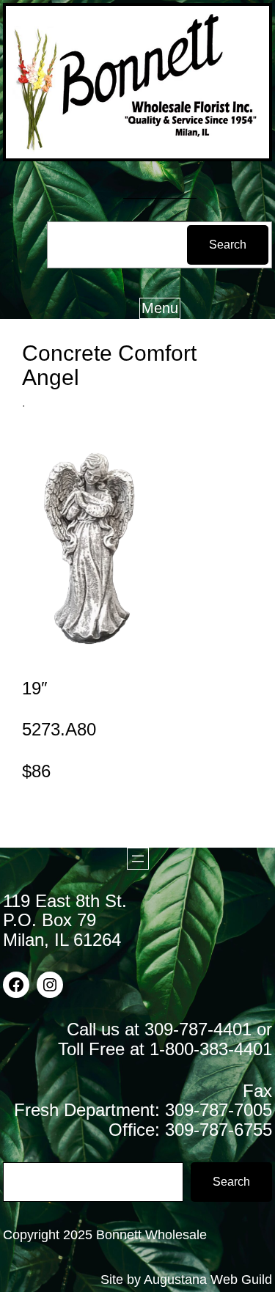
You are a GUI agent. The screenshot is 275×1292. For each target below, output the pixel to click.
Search (227, 244)
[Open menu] (138, 859)
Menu (160, 308)
